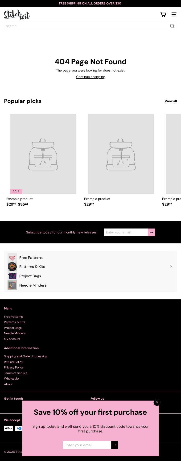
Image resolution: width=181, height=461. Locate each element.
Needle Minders (15, 333)
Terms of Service (15, 373)
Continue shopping (90, 77)
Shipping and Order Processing (25, 356)
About (8, 384)
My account (12, 339)
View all (171, 101)
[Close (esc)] (157, 402)
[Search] (172, 26)
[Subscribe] (114, 445)
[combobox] (90, 26)
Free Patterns (13, 317)
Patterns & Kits (14, 322)
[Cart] (163, 14)
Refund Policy (13, 362)
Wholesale (11, 378)
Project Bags (13, 328)
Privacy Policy (14, 367)
